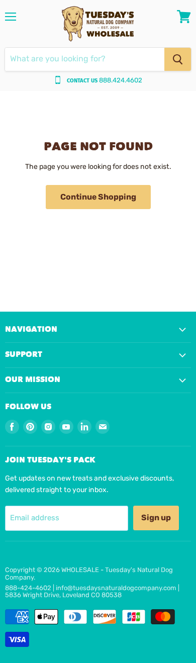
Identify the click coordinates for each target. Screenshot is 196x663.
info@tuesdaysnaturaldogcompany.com (116, 588)
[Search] (177, 59)
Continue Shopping (98, 197)
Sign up (156, 517)
